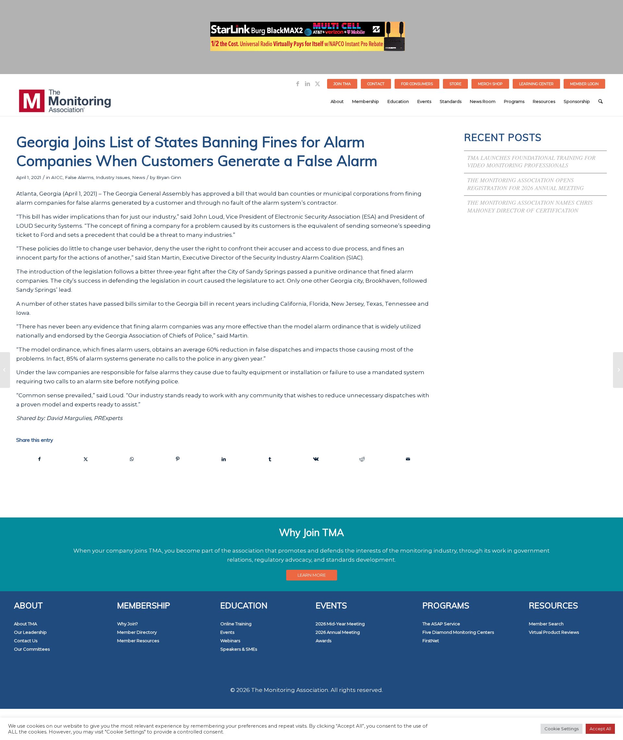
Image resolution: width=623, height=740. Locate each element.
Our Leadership (30, 632)
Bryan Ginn (168, 177)
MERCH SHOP (490, 84)
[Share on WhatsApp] (132, 459)
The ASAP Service (441, 623)
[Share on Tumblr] (270, 459)
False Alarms (79, 177)
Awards (323, 640)
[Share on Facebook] (40, 459)
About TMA (25, 623)
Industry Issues (113, 177)
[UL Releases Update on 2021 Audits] (5, 370)
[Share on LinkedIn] (224, 459)
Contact (376, 84)
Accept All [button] (600, 728)
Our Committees (32, 649)
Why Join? (127, 623)
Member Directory (137, 632)
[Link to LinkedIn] (307, 84)
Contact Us (25, 640)
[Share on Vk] (316, 459)
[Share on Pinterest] (178, 459)
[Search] (600, 101)
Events (227, 632)
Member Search (546, 623)
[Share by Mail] (408, 459)
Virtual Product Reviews (554, 632)
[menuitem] (342, 84)
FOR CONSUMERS (417, 84)
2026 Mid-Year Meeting (340, 623)
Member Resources (138, 640)
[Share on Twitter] (86, 459)
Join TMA (342, 84)
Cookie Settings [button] (561, 728)
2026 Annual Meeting (338, 632)
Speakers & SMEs (238, 649)
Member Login (584, 84)
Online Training (235, 623)
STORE (455, 84)
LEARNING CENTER (536, 84)
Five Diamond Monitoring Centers (458, 632)
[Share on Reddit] (362, 459)
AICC (57, 177)
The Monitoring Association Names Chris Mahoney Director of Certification (529, 206)
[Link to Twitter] (317, 84)
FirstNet (430, 640)
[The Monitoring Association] (65, 101)
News (138, 177)
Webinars (230, 640)
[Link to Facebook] (297, 84)
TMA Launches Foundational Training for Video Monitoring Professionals (531, 161)
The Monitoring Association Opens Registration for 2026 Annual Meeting (525, 184)
